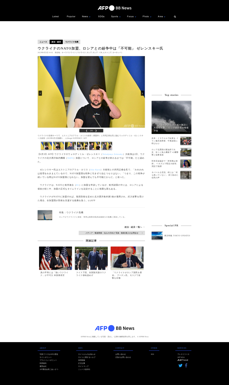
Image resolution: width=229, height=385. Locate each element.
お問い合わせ (120, 354)
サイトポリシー (46, 357)
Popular (71, 16)
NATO (70, 158)
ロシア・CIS (97, 52)
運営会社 (43, 366)
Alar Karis (95, 170)
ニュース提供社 (84, 369)
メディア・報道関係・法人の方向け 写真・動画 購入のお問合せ (113, 233)
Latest (55, 16)
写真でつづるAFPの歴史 (49, 354)
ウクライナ (81, 52)
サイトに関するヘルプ (86, 357)
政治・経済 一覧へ (134, 227)
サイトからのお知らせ (86, 354)
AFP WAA (181, 357)
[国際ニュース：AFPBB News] (114, 8)
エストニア (107, 52)
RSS (152, 354)
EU (77, 185)
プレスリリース (183, 354)
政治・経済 (56, 42)
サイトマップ (83, 366)
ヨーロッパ (116, 52)
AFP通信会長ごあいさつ (49, 369)
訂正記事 (81, 363)
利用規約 (43, 363)
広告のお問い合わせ (123, 357)
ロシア (89, 52)
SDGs (101, 16)
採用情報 (81, 360)
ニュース (43, 42)
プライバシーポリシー (48, 360)
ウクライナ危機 (71, 42)
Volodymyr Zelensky (113, 154)
